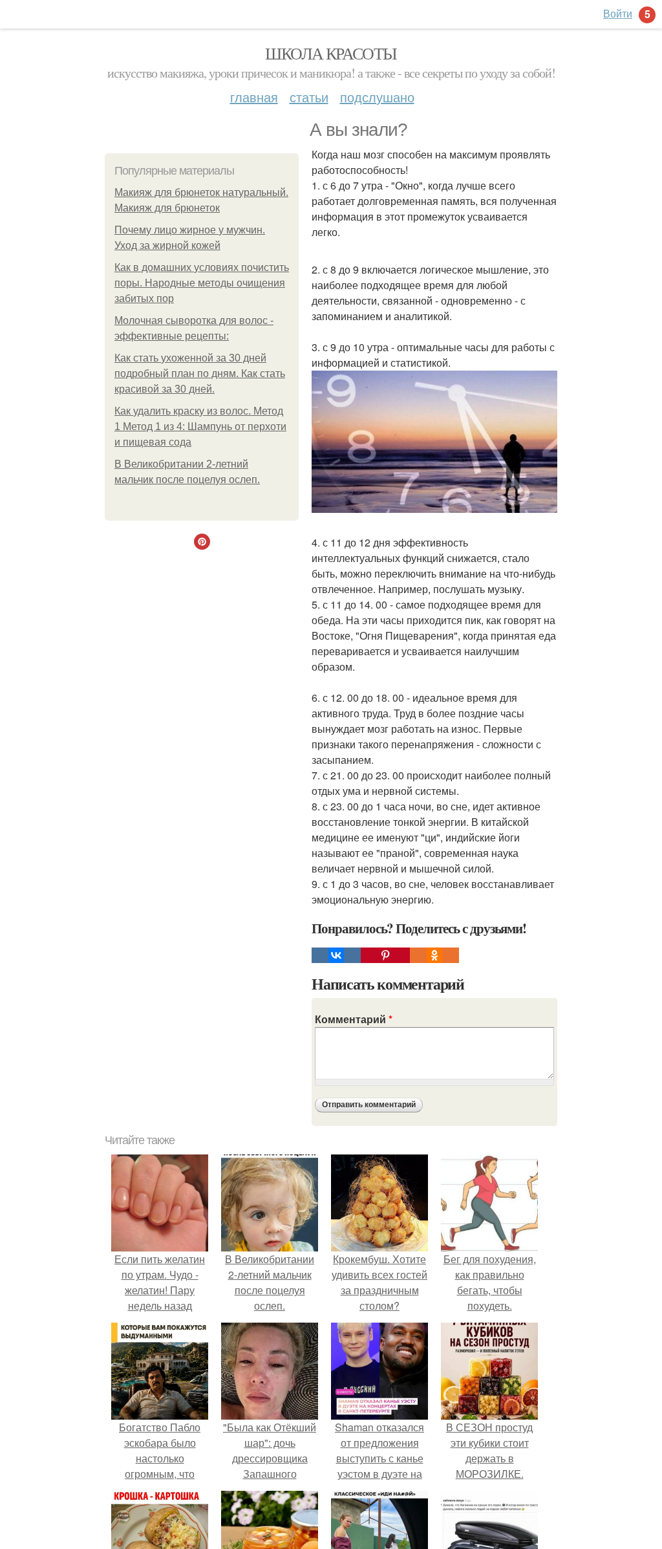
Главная (254, 96)
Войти (617, 13)
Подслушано (377, 96)
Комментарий (353, 1019)
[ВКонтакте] (336, 955)
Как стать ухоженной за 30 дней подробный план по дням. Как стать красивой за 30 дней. (199, 373)
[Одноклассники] (434, 955)
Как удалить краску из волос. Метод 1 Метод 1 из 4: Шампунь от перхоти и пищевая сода (200, 427)
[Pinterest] (385, 955)
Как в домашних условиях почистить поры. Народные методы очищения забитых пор (201, 283)
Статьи (309, 96)
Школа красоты (330, 53)
